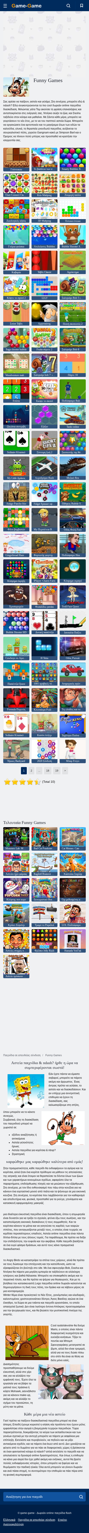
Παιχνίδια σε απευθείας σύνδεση (36, 1519)
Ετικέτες (62, 1519)
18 (47, 770)
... (39, 770)
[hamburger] (5, 6)
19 (56, 770)
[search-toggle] (68, 6)
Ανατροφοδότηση (13, 1524)
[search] (81, 1496)
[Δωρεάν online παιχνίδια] (26, 6)
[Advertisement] (39, 44)
